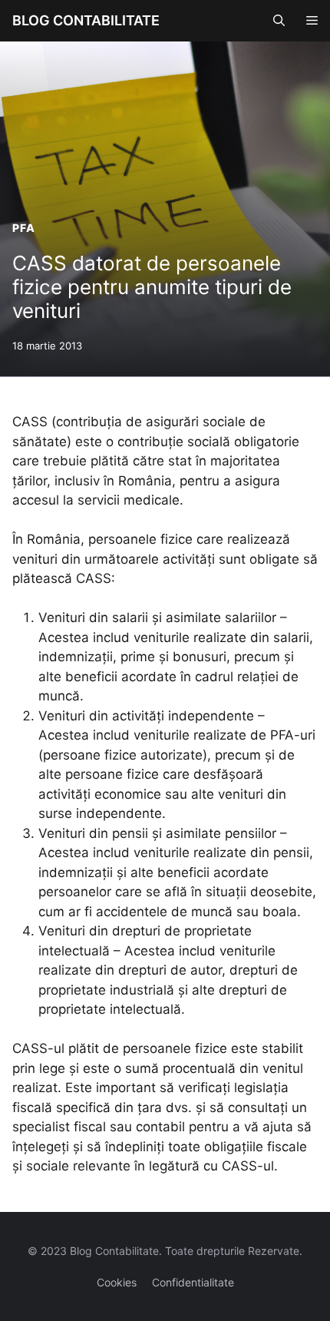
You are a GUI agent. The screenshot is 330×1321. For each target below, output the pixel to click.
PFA (23, 227)
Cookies (117, 1282)
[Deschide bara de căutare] (279, 20)
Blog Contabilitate (86, 20)
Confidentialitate (193, 1282)
